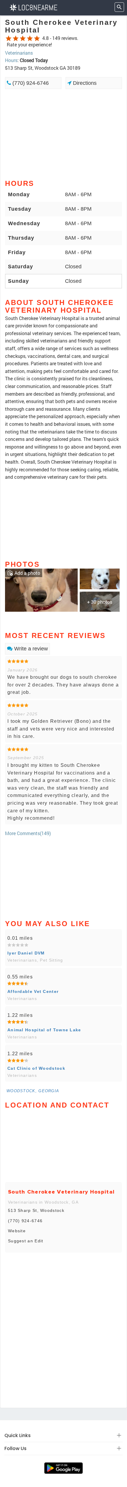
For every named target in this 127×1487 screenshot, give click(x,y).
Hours (11, 60)
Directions (84, 83)
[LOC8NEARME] (33, 7)
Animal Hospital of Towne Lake (44, 1029)
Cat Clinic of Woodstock (36, 1068)
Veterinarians (19, 53)
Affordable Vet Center (32, 991)
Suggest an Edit (25, 1240)
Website (17, 1230)
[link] (41, 589)
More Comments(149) (28, 833)
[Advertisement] (63, 134)
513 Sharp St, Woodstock (36, 1210)
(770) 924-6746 (30, 83)
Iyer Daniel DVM (26, 953)
